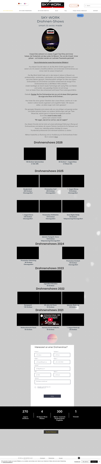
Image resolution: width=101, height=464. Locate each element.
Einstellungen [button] (77, 461)
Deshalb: (28, 94)
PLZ (35, 371)
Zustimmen (94, 461)
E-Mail (35, 358)
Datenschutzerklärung (8, 462)
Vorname (36, 351)
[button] (57, 50)
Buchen (33, 94)
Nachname (56, 351)
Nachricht (37, 378)
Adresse (55, 371)
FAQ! (56, 137)
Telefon (55, 358)
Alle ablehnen (85, 461)
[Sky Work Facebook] (79, 458)
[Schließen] (99, 461)
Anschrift (36, 365)
